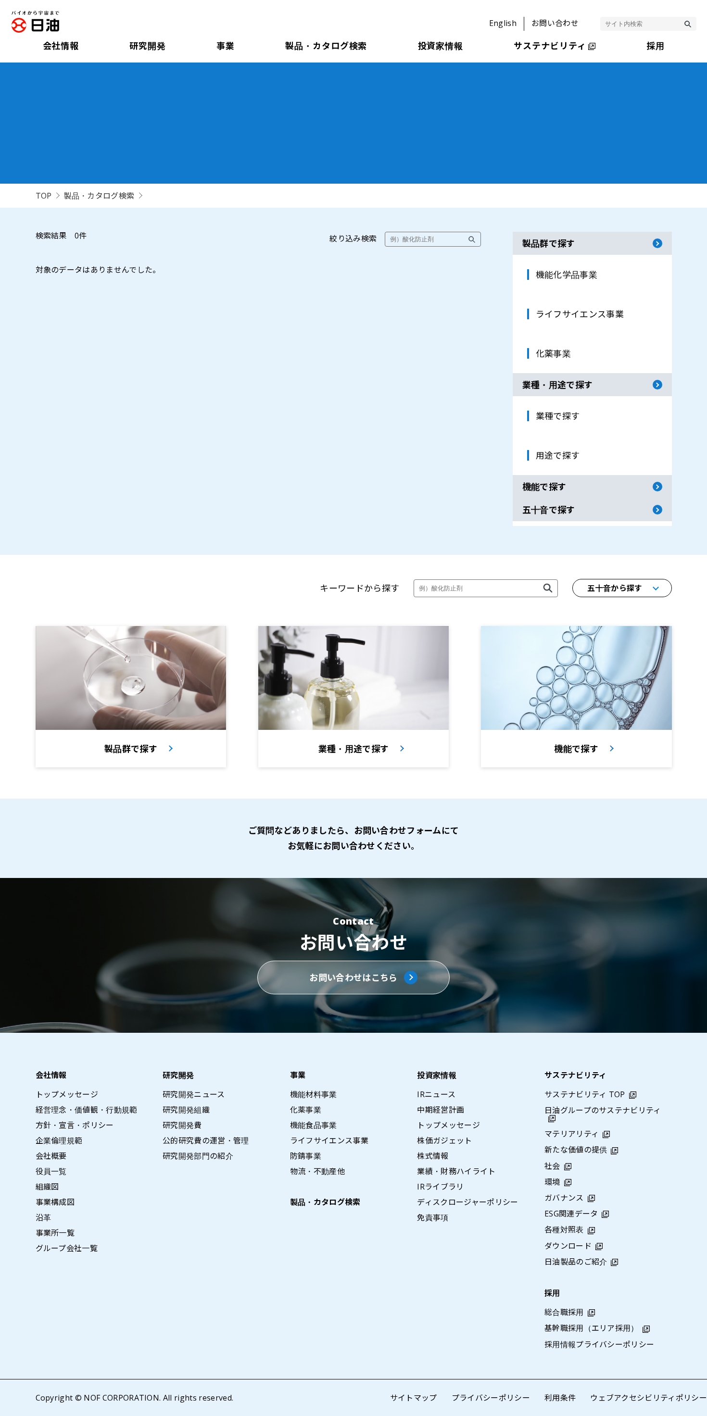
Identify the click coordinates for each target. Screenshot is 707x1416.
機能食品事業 (313, 1125)
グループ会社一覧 (67, 1248)
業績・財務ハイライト (456, 1171)
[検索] (688, 24)
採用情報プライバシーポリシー (599, 1344)
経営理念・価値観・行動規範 (87, 1109)
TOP (44, 195)
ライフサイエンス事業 (329, 1140)
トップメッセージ (67, 1094)
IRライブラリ (440, 1186)
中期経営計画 (440, 1109)
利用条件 (560, 1397)
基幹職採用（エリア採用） (591, 1328)
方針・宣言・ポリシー (75, 1125)
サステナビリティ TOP (584, 1094)
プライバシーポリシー (491, 1397)
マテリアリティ (571, 1133)
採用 (552, 1293)
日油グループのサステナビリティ (602, 1110)
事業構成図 (55, 1202)
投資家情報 (436, 1075)
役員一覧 (51, 1171)
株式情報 (432, 1156)
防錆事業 (305, 1156)
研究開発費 (182, 1125)
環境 (552, 1182)
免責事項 (432, 1217)
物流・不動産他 (317, 1171)
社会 (552, 1166)
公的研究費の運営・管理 (206, 1140)
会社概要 (51, 1156)
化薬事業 (305, 1109)
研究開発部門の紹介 (198, 1156)
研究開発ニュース (194, 1094)
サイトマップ (413, 1397)
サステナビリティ (575, 1075)
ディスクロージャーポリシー (467, 1202)
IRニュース (436, 1094)
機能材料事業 (313, 1094)
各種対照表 (564, 1229)
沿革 (43, 1217)
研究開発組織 (186, 1109)
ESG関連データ (571, 1213)
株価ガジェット (444, 1140)
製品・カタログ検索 (98, 195)
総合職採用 (564, 1312)
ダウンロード (568, 1246)
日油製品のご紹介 (575, 1261)
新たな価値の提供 (575, 1149)
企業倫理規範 (59, 1140)
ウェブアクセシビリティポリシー (648, 1397)
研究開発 (178, 1075)
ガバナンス (564, 1197)
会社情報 (51, 1075)
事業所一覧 (55, 1233)
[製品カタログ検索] (548, 588)
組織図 (47, 1186)
